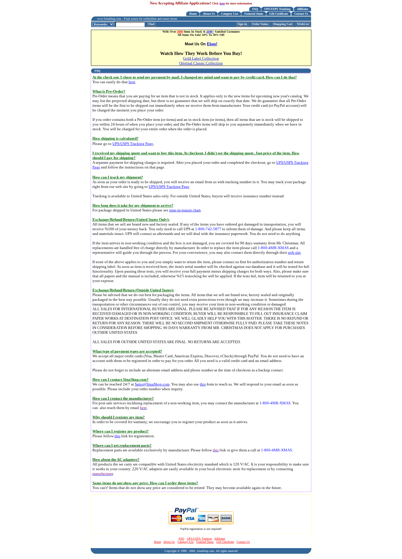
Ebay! (212, 44)
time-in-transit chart (185, 210)
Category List (229, 13)
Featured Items (253, 13)
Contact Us (301, 13)
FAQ (255, 9)
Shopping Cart (282, 24)
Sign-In (242, 24)
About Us (209, 13)
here (132, 82)
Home (193, 13)
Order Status (260, 24)
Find (151, 24)
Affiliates (302, 9)
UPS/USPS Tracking (277, 9)
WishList (303, 24)
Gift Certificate (278, 13)
